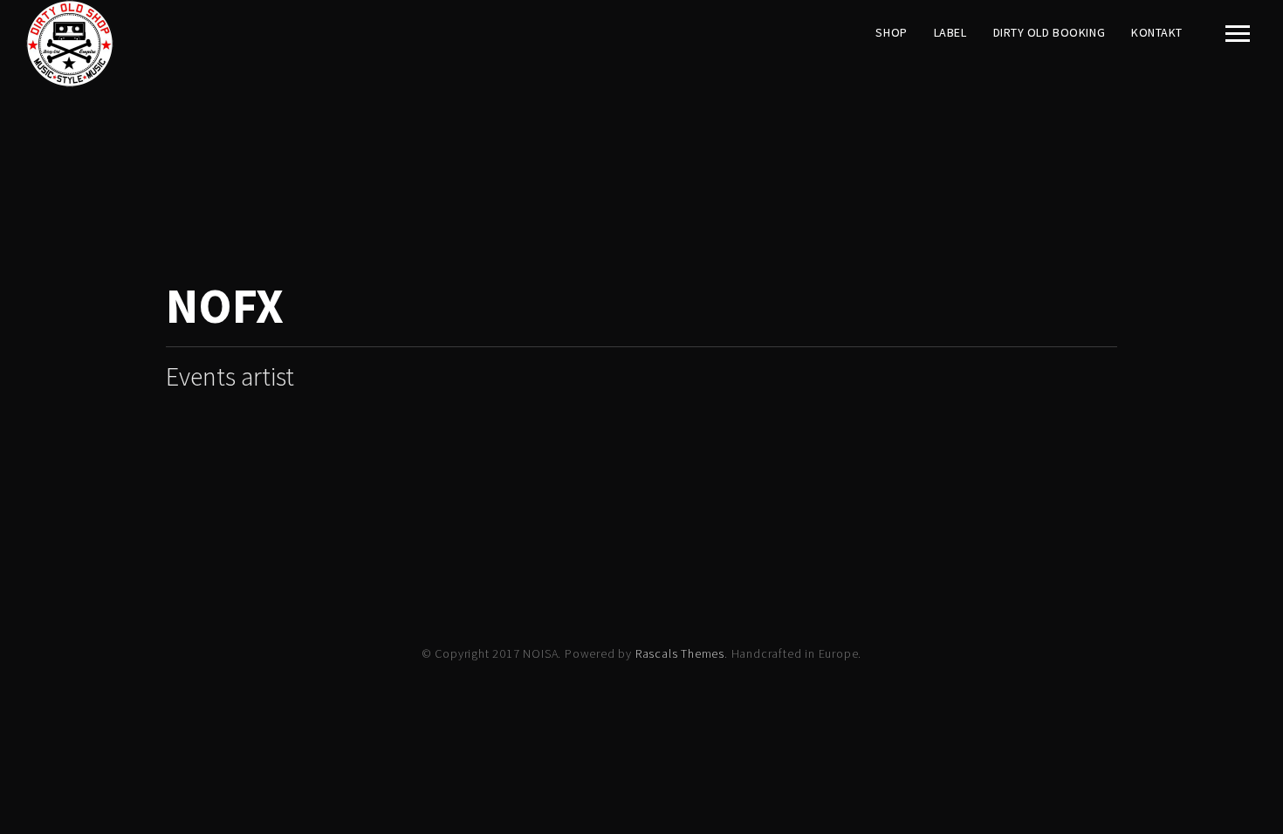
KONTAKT (1157, 32)
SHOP (891, 32)
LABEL (950, 32)
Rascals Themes (679, 653)
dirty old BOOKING (1049, 32)
